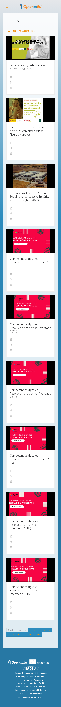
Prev (19, 629)
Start (10, 629)
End (39, 634)
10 (24, 634)
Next (31, 634)
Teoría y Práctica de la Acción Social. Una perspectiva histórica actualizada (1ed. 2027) (30, 196)
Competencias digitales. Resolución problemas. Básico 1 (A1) (29, 262)
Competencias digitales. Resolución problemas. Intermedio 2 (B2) (24, 590)
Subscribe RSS (28, 30)
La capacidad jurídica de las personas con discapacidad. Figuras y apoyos (27, 131)
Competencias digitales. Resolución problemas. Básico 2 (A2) (29, 459)
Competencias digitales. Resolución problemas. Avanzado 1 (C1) (30, 327)
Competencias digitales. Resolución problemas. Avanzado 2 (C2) (30, 393)
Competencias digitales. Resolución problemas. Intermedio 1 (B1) (24, 524)
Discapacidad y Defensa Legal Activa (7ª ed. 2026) (28, 67)
